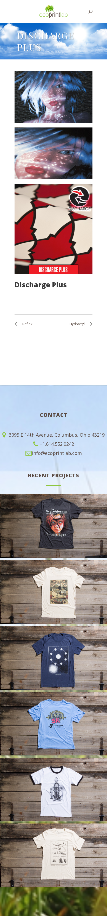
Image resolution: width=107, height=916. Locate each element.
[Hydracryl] (89, 323)
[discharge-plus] (53, 229)
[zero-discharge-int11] (53, 97)
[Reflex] (17, 323)
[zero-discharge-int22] (53, 153)
